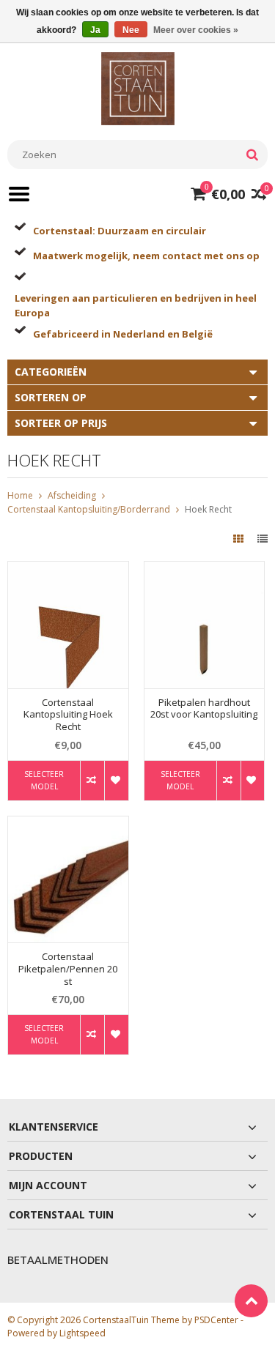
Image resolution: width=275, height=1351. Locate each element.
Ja (95, 30)
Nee (130, 30)
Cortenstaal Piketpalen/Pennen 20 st (67, 969)
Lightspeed (82, 1333)
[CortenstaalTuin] (138, 87)
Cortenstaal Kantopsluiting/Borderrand (88, 509)
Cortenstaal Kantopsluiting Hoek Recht (68, 715)
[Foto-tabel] (239, 539)
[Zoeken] (252, 154)
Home (20, 495)
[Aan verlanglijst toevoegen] (116, 780)
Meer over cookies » (195, 30)
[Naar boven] (251, 1300)
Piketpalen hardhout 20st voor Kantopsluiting (203, 708)
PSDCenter (216, 1320)
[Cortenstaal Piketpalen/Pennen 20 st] (68, 824)
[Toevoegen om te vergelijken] (92, 780)
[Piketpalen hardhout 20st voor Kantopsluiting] (204, 569)
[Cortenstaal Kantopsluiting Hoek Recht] (68, 569)
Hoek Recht (208, 509)
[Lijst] (262, 539)
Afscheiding (72, 495)
